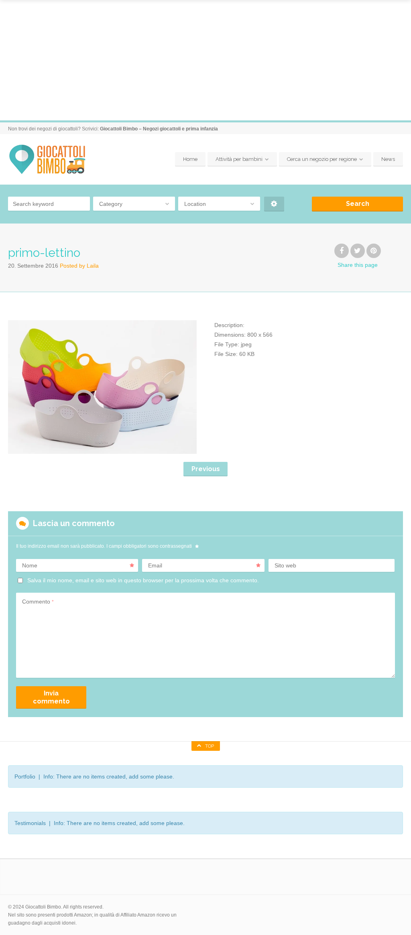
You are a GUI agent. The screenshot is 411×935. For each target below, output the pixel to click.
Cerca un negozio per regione (322, 159)
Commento (38, 601)
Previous (205, 469)
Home (190, 159)
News (388, 159)
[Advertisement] (205, 60)
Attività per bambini (239, 159)
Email (155, 565)
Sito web (285, 565)
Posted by (79, 265)
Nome (29, 565)
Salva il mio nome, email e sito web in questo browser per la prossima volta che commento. (143, 580)
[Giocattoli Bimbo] (53, 159)
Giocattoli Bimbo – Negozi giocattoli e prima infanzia (159, 129)
